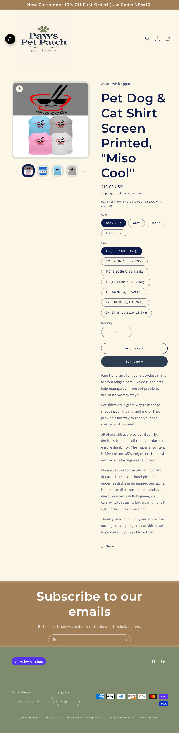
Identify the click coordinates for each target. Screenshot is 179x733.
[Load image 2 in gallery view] (43, 171)
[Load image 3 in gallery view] (57, 171)
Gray (136, 223)
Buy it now (134, 361)
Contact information (121, 717)
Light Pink (114, 233)
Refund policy (74, 717)
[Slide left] (16, 170)
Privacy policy (53, 717)
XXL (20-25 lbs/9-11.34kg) (125, 302)
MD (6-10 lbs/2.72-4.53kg (125, 271)
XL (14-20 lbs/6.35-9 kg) (124, 292)
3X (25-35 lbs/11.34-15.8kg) (126, 312)
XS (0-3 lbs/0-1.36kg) (122, 251)
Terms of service (148, 717)
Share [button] (109, 546)
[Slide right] (85, 170)
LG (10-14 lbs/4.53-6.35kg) (126, 282)
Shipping (107, 194)
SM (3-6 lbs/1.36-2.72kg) (124, 261)
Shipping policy (96, 717)
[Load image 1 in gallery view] (28, 171)
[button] (147, 39)
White (155, 223)
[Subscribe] (125, 639)
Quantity (106, 323)
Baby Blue (113, 223)
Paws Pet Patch (30, 717)
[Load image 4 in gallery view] (72, 171)
